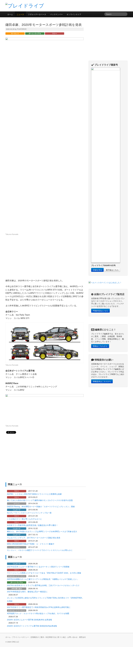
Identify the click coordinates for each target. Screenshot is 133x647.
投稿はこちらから (100, 346)
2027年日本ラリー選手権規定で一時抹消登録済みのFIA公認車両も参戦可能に (38, 607)
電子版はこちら (112, 270)
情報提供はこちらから (102, 381)
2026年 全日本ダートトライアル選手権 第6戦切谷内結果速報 (32, 626)
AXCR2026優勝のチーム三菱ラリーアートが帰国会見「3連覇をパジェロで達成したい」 (43, 579)
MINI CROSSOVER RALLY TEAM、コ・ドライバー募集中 (30, 544)
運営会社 (82, 637)
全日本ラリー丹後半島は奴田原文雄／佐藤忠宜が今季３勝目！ (32, 525)
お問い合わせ (72, 637)
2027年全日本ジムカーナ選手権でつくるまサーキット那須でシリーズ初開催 (38, 566)
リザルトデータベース (37, 14)
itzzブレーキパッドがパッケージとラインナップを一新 (29, 512)
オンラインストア (74, 14)
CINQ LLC (15, 642)
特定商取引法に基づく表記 (56, 637)
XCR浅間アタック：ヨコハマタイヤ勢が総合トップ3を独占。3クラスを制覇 (38, 613)
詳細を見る (97, 270)
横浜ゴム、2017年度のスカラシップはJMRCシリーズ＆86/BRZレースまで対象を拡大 (42, 531)
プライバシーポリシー (20, 637)
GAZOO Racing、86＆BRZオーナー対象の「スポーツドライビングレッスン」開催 (41, 506)
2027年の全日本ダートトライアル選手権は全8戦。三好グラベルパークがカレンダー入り (43, 585)
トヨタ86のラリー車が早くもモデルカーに (24, 519)
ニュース (20, 14)
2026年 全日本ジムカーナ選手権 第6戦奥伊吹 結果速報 (29, 619)
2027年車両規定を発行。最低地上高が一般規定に (27, 591)
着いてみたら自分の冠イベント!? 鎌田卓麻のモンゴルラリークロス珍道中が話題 (40, 500)
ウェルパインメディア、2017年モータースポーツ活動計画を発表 (33, 537)
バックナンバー (56, 14)
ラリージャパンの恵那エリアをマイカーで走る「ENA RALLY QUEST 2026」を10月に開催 (44, 573)
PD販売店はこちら (100, 310)
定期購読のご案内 (37, 637)
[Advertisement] (97, 5)
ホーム (10, 14)
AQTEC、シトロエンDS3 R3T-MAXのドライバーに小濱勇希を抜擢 (34, 494)
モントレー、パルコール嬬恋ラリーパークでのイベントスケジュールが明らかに (39, 550)
